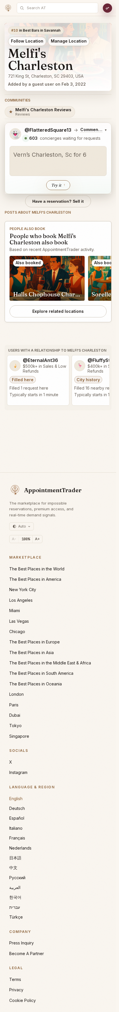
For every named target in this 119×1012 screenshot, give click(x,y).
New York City (22, 589)
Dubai (14, 715)
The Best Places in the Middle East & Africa (50, 662)
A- (14, 539)
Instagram (18, 772)
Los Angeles (21, 600)
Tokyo (15, 725)
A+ (37, 539)
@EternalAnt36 (40, 360)
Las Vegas (19, 621)
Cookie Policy (22, 1000)
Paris (13, 704)
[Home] (8, 8)
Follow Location (27, 41)
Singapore (19, 736)
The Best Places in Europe (34, 641)
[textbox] (58, 161)
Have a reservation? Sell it (58, 201)
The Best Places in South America (41, 673)
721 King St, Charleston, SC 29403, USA (45, 76)
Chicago (17, 631)
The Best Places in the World (36, 568)
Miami (14, 610)
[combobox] (60, 8)
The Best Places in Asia (31, 652)
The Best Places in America (35, 579)
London (16, 694)
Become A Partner (26, 953)
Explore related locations (58, 311)
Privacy (16, 989)
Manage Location (69, 41)
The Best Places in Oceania (35, 683)
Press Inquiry (21, 942)
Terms (15, 979)
